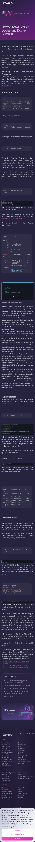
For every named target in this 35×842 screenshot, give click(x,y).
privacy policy (5, 823)
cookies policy (17, 823)
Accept (17, 838)
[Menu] (32, 3)
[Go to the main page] (7, 3)
